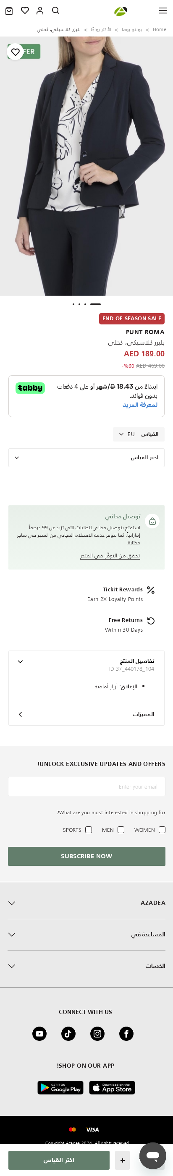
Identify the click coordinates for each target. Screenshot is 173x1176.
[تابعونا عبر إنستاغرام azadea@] (100, 1033)
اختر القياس (144, 457)
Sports (72, 830)
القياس (150, 434)
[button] (9, 11)
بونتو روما (132, 29)
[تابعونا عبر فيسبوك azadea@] (129, 1033)
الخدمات (155, 966)
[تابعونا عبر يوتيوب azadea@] (42, 1033)
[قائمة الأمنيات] (25, 11)
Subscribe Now (87, 856)
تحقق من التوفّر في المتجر (110, 555)
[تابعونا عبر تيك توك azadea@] (71, 1033)
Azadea (153, 903)
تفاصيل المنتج (137, 661)
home (159, 29)
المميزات (143, 714)
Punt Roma (145, 332)
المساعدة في (148, 935)
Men (108, 830)
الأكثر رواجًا (101, 29)
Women (144, 830)
